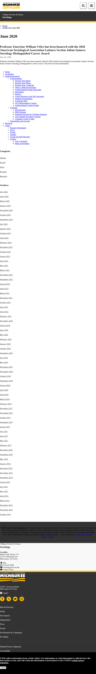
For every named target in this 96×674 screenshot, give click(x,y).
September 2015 (6, 478)
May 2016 (4, 459)
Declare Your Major (23, 81)
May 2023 (4, 266)
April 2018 (4, 395)
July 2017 (4, 432)
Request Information (18, 128)
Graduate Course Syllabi (24, 119)
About (7, 126)
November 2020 (6, 321)
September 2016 (6, 455)
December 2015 (6, 468)
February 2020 (6, 339)
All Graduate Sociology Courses (28, 117)
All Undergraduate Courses (26, 103)
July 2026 (4, 192)
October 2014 (5, 514)
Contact (13, 139)
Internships (19, 92)
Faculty (3, 163)
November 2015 (6, 473)
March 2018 (5, 399)
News (12, 130)
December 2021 (6, 298)
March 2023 (5, 270)
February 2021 (6, 316)
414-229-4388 (8, 565)
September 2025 (6, 220)
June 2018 (4, 390)
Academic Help (21, 101)
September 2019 (6, 353)
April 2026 (4, 197)
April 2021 (4, 312)
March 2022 (5, 293)
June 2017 (4, 436)
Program (3, 172)
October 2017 (5, 418)
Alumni (13, 135)
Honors (18, 94)
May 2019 (4, 362)
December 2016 (6, 450)
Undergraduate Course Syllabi (27, 105)
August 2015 (5, 482)
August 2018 (5, 385)
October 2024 (5, 233)
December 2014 (6, 505)
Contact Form (7, 570)
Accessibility (5, 651)
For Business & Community (11, 633)
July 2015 (4, 487)
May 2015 (4, 491)
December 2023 (6, 247)
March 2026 (5, 201)
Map (4, 563)
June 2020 (4, 330)
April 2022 (4, 289)
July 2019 (4, 358)
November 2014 (6, 510)
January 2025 (5, 229)
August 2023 (5, 256)
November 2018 (6, 372)
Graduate (13, 108)
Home (4, 26)
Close (3, 668)
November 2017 (6, 413)
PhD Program (20, 112)
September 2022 (6, 279)
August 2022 (5, 284)
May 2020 (4, 335)
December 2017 (6, 408)
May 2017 (4, 441)
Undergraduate (16, 78)
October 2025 (5, 215)
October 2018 (5, 376)
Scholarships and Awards (20, 121)
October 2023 (5, 252)
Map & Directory (7, 607)
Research (8, 123)
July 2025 (4, 224)
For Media (4, 637)
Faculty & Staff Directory (20, 137)
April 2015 (4, 496)
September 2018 (6, 381)
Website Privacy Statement (10, 647)
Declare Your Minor (23, 83)
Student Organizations (23, 99)
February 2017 (6, 445)
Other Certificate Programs (25, 87)
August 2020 (5, 326)
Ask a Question (21, 141)
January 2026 (5, 206)
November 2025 (6, 210)
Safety (2, 611)
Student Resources (12, 76)
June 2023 (4, 261)
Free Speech (5, 616)
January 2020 (5, 344)
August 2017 (5, 427)
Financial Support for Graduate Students (31, 114)
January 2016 (5, 464)
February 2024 (6, 243)
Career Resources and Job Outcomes (29, 96)
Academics (9, 74)
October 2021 (5, 302)
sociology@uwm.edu (10, 567)
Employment (5, 620)
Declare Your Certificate (24, 85)
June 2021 (4, 307)
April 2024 (4, 238)
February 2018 (6, 404)
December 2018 (6, 367)
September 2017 (6, 422)
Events (12, 132)
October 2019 (5, 349)
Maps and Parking (22, 143)
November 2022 (6, 275)
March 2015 (5, 501)
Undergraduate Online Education (28, 90)
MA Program (20, 110)
